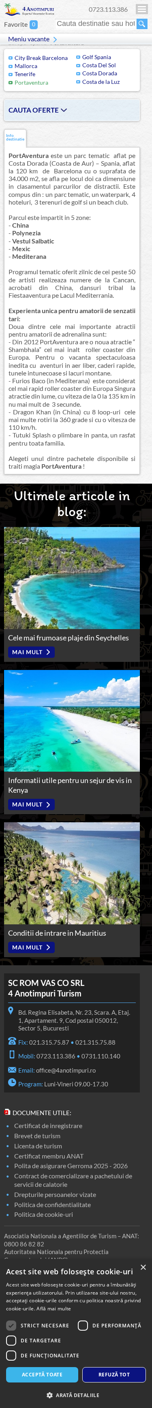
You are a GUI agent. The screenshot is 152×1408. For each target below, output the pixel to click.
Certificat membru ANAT (48, 1156)
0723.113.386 (108, 9)
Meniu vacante (28, 39)
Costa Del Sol (99, 65)
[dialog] (76, 1333)
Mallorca (26, 65)
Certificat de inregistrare (48, 1125)
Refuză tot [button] (114, 1374)
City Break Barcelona (41, 57)
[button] (76, 1395)
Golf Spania (96, 56)
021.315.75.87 (49, 1042)
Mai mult (27, 652)
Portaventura (31, 82)
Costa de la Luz (101, 81)
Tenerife (25, 73)
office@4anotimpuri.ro (66, 1070)
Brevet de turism (37, 1135)
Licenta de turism (38, 1146)
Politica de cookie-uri (43, 1214)
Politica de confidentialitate (52, 1204)
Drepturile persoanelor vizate (55, 1194)
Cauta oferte (34, 110)
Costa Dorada (99, 73)
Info (15, 137)
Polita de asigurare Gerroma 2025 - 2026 (71, 1165)
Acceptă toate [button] (42, 1374)
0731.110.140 (100, 1056)
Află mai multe (53, 1308)
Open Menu (142, 9)
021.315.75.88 (95, 1042)
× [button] (143, 1268)
